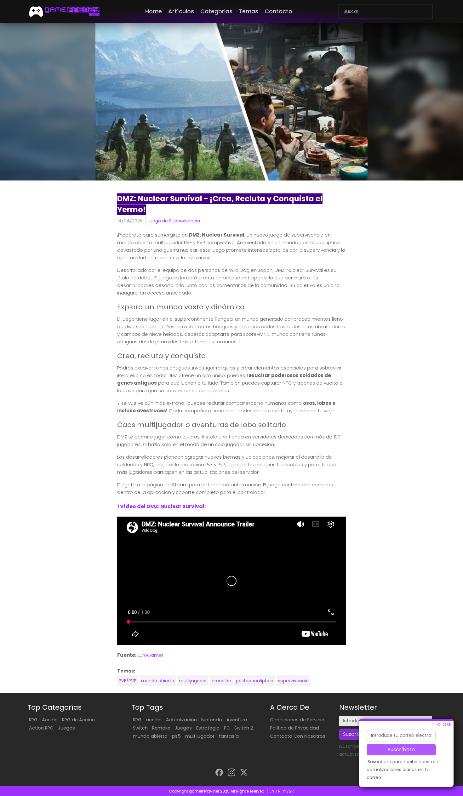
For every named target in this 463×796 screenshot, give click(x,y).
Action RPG (41, 728)
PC (227, 728)
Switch (140, 728)
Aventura (236, 720)
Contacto (278, 11)
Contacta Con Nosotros (297, 736)
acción (154, 720)
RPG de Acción (78, 720)
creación (221, 681)
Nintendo (211, 720)
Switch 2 (243, 728)
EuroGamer (150, 655)
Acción (50, 720)
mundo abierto (157, 681)
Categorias (216, 11)
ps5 (176, 736)
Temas (248, 11)
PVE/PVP (127, 681)
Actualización (181, 720)
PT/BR (288, 791)
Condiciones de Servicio (297, 720)
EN (272, 791)
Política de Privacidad (294, 728)
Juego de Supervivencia (173, 221)
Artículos (181, 11)
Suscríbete (401, 749)
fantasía (229, 736)
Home (153, 11)
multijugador (193, 681)
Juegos (66, 728)
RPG (33, 720)
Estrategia (208, 728)
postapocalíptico (254, 681)
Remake (161, 728)
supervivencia (293, 681)
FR (278, 791)
